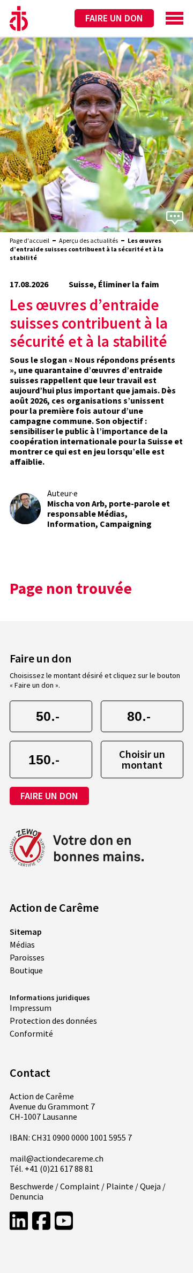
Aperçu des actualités (88, 240)
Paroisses (27, 957)
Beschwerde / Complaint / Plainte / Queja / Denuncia (88, 1191)
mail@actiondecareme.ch (56, 1158)
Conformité (31, 1033)
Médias (22, 944)
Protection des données (53, 1020)
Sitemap (26, 931)
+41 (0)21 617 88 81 (59, 1169)
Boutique (26, 970)
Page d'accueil (29, 240)
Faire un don (114, 18)
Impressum (30, 1007)
